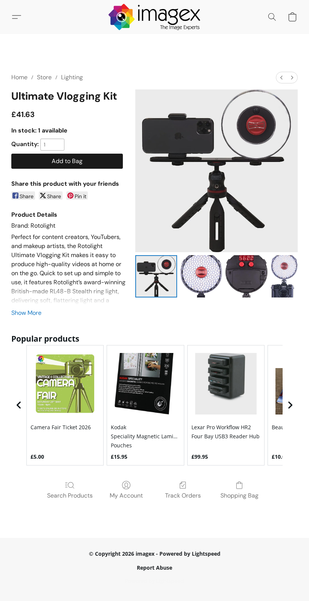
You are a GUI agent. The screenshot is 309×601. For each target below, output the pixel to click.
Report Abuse (154, 567)
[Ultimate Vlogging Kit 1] (201, 276)
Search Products (70, 495)
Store (44, 77)
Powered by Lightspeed (154, 580)
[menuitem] (281, 77)
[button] (155, 17)
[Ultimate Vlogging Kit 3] (284, 276)
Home (19, 77)
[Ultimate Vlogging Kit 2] (246, 276)
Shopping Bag (239, 495)
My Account (126, 495)
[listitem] (65, 405)
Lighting (72, 77)
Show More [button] (26, 313)
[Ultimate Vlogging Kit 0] (156, 276)
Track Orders (183, 495)
